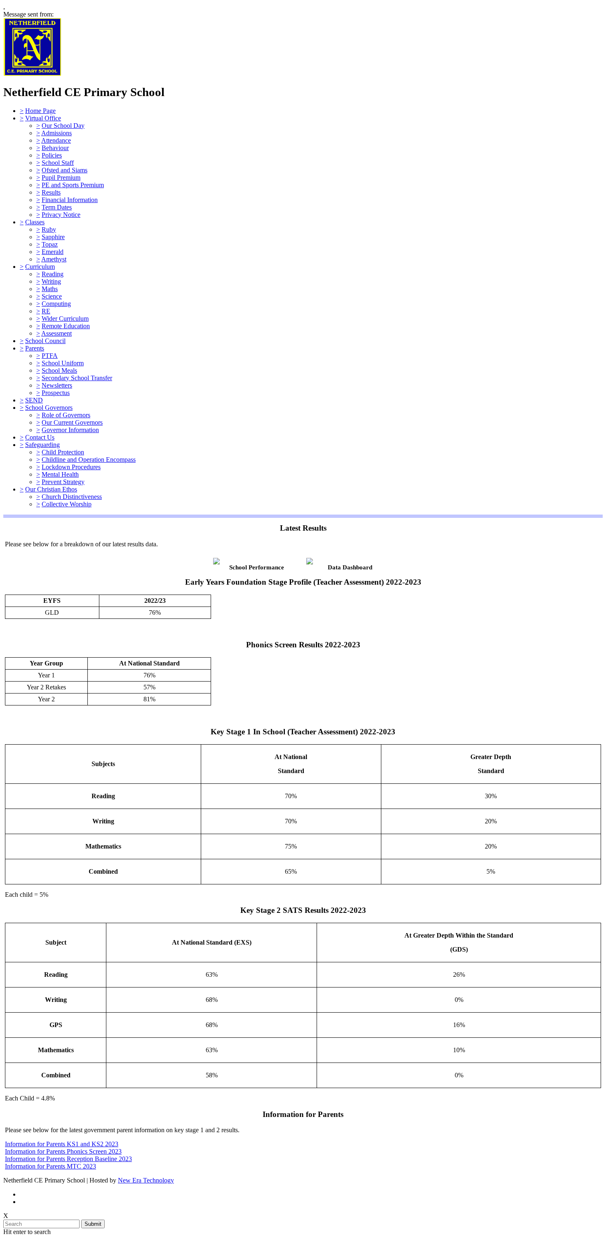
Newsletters (57, 385)
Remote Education (66, 325)
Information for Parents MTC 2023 (50, 1166)
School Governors (49, 407)
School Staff (58, 162)
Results (51, 192)
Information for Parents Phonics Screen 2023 (63, 1151)
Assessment (56, 333)
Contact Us (39, 437)
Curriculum (40, 266)
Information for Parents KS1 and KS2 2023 (61, 1143)
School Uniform (63, 363)
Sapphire (53, 236)
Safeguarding (42, 444)
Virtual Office (43, 118)
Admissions (56, 132)
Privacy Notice (61, 214)
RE (46, 311)
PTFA (50, 355)
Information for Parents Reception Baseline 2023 (68, 1158)
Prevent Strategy (63, 481)
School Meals (59, 370)
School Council (45, 340)
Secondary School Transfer (77, 377)
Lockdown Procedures (71, 466)
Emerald (52, 251)
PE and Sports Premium (73, 184)
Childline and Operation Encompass (89, 459)
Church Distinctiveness (72, 496)
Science (52, 296)
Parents (34, 348)
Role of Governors (66, 414)
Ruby (49, 229)
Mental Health (60, 474)
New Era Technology (146, 1180)
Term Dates (57, 207)
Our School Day (63, 125)
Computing (56, 303)
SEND (34, 400)
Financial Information (70, 199)
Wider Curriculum (65, 318)
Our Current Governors (72, 422)
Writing (51, 281)
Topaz (50, 244)
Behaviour (55, 147)
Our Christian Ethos (51, 489)
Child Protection (63, 452)
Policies (52, 155)
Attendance (56, 140)
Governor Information (70, 429)
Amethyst (53, 259)
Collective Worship (67, 504)
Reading (52, 273)
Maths (50, 288)
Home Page (40, 110)
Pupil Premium (61, 177)
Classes (35, 222)
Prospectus (56, 392)
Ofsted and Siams (64, 170)
